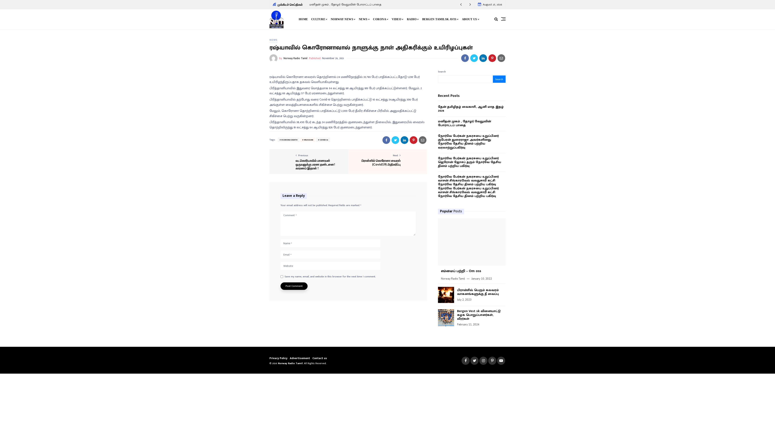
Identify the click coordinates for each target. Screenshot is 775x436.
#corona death (289, 139)
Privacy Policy (278, 358)
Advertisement (300, 358)
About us (469, 19)
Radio (412, 19)
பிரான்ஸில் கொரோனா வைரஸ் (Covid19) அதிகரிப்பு (381, 162)
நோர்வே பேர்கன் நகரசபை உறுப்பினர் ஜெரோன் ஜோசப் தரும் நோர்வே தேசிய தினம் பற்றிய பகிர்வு (469, 162)
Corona (379, 19)
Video (396, 19)
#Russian (308, 139)
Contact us (319, 358)
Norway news (342, 19)
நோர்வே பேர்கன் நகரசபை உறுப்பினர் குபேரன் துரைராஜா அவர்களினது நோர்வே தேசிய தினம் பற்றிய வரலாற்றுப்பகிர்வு (468, 142)
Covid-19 (324, 139)
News (363, 19)
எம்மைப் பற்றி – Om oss (461, 271)
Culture (318, 19)
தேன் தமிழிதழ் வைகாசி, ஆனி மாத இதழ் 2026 (471, 109)
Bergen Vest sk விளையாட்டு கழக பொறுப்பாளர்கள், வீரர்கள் (479, 315)
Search (442, 71)
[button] (461, 4)
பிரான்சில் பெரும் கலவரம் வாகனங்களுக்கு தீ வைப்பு (478, 292)
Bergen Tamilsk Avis (439, 19)
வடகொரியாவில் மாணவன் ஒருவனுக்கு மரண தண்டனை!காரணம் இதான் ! (315, 164)
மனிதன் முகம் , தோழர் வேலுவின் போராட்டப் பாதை (345, 4)
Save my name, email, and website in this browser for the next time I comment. (330, 276)
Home (303, 19)
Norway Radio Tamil (295, 58)
